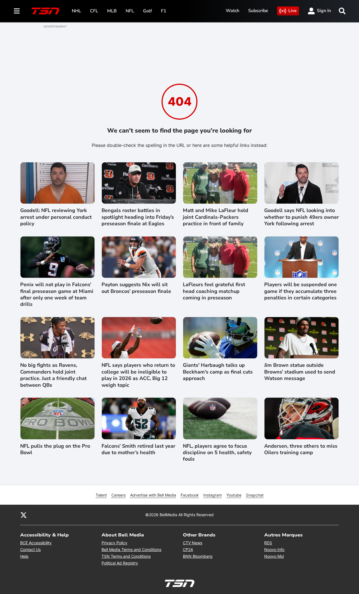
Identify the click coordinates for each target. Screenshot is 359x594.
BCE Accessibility (36, 542)
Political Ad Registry (120, 563)
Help (24, 556)
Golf (147, 11)
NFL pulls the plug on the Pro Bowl (55, 449)
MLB (112, 11)
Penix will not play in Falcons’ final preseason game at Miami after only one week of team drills (56, 294)
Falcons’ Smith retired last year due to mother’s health (138, 449)
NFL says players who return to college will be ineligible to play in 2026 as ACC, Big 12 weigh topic (138, 375)
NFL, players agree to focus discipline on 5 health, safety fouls (217, 453)
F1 (163, 11)
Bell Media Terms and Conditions (131, 549)
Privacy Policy (114, 542)
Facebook (190, 495)
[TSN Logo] (45, 11)
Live (292, 11)
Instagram (212, 495)
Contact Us (30, 549)
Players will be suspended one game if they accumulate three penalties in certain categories (300, 291)
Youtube (233, 495)
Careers (118, 495)
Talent (101, 495)
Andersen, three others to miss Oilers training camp (300, 449)
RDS (268, 542)
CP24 (188, 549)
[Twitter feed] (23, 514)
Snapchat (255, 495)
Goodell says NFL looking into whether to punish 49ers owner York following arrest (301, 217)
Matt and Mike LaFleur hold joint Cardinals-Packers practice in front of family (215, 217)
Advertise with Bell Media (153, 495)
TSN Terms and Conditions (126, 556)
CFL (94, 11)
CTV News (192, 542)
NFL (130, 11)
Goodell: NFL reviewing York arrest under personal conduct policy (56, 217)
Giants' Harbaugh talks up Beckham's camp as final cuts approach (218, 372)
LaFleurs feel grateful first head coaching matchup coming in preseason (214, 291)
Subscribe (258, 11)
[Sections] (16, 11)
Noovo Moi (274, 556)
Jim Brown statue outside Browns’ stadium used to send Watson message (299, 372)
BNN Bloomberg (198, 556)
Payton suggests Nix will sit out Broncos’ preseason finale (136, 287)
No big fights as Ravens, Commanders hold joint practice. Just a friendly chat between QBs (53, 375)
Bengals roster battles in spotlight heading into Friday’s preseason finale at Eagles (138, 217)
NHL (76, 11)
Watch (232, 11)
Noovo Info (274, 549)
